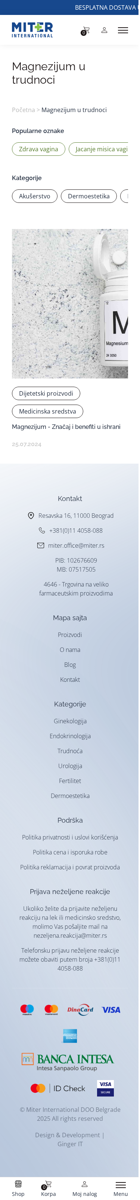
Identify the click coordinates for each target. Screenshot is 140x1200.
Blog (70, 665)
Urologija (70, 766)
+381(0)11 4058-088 (76, 530)
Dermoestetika (70, 796)
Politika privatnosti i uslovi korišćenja (70, 837)
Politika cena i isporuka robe (70, 852)
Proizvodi (70, 635)
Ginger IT (70, 1144)
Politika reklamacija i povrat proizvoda (70, 867)
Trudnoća (70, 751)
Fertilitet (70, 781)
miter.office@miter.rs (76, 545)
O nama (70, 650)
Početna (23, 110)
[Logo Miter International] (36, 29)
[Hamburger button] (123, 30)
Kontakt (70, 679)
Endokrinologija (70, 736)
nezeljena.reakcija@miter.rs (70, 935)
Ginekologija (70, 721)
